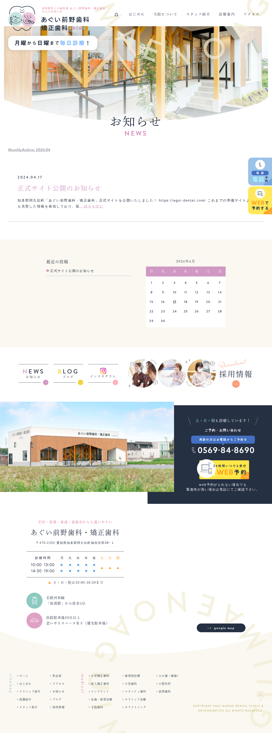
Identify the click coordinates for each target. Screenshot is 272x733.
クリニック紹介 (30, 691)
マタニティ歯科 (135, 691)
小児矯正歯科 (100, 675)
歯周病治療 (132, 675)
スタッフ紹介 (198, 14)
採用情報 (59, 707)
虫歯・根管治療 (102, 699)
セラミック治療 (135, 699)
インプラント (100, 691)
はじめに (137, 14)
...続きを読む (92, 206)
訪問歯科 (165, 691)
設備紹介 (25, 699)
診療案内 (227, 14)
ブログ (57, 699)
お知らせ (59, 691)
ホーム (23, 675)
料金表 (57, 675)
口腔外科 (165, 683)
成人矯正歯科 (100, 683)
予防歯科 (97, 707)
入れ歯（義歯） (169, 675)
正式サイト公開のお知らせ (60, 188)
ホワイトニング (135, 707)
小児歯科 (131, 683)
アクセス (252, 14)
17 (175, 302)
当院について (166, 14)
